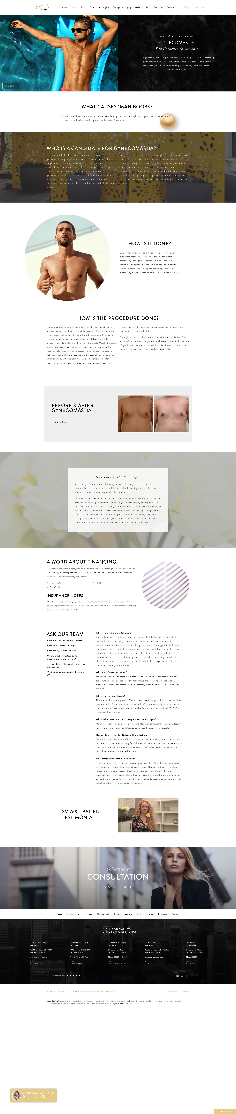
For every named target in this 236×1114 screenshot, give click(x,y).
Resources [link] (158, 7)
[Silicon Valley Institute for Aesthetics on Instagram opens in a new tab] (177, 976)
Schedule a (118, 874)
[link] (194, 7)
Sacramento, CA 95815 (79, 952)
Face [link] (92, 7)
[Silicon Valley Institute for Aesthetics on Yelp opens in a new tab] (182, 976)
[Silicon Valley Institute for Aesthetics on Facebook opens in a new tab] (186, 976)
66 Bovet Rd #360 (117, 951)
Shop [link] (148, 7)
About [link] (64, 7)
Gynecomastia (186, 36)
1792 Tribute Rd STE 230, (80, 950)
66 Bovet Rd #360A (195, 951)
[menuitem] (64, 7)
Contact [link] (170, 7)
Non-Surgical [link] (103, 7)
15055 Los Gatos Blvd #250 (41, 951)
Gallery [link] (138, 7)
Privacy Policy (184, 991)
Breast (172, 36)
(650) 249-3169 (126, 1003)
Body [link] (83, 7)
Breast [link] (74, 7)
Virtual (127, 887)
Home (163, 36)
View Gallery (11, 86)
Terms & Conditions (172, 991)
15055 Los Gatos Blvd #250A (157, 951)
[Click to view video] (148, 815)
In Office (110, 887)
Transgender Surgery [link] (122, 7)
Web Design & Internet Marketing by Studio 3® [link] (101, 991)
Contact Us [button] (225, 1111)
